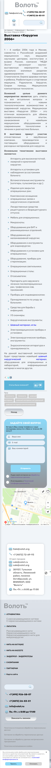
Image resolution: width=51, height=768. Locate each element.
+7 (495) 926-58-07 (36, 12)
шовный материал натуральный (29, 400)
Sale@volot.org (15, 13)
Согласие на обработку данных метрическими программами (24, 741)
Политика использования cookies (18, 746)
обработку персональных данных (25, 476)
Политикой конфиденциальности (22, 482)
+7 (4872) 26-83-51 (35, 15)
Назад (14, 412)
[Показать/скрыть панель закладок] (5, 377)
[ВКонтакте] (11, 377)
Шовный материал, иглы (23, 325)
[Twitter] (8, 377)
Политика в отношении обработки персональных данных (25, 729)
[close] (50, 572)
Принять (13, 764)
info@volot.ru (16, 706)
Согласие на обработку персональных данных (23, 735)
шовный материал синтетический (20, 404)
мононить (10, 396)
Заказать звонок (20, 718)
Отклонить (34, 764)
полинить (22, 396)
